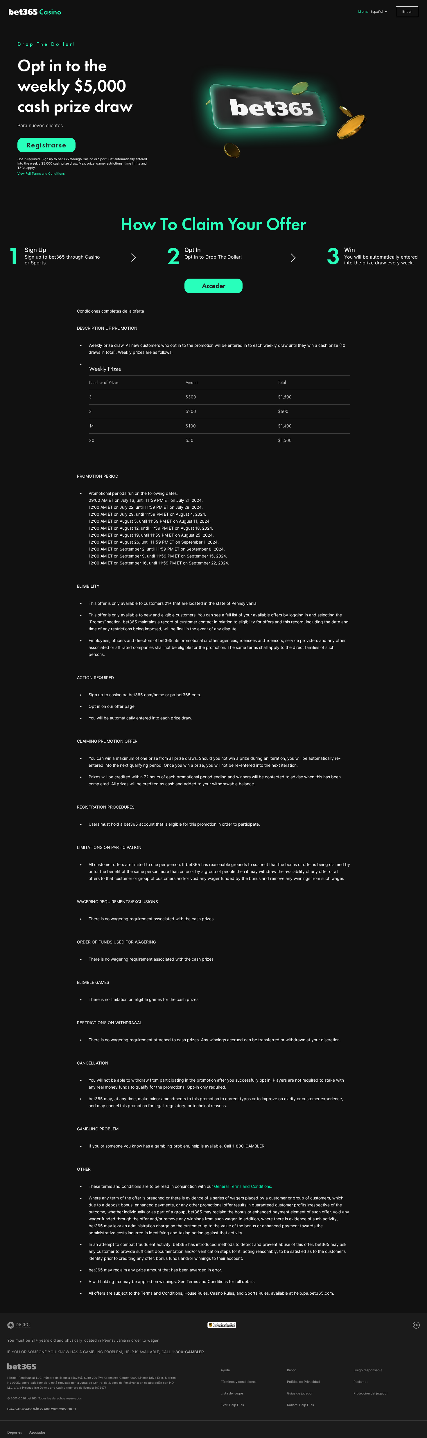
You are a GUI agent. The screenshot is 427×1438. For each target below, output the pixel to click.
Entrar (407, 12)
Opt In (192, 249)
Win (349, 249)
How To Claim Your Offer (213, 224)
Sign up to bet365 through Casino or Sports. (62, 260)
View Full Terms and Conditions (41, 174)
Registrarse (46, 145)
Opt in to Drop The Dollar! (213, 257)
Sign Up (35, 249)
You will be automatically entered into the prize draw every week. (381, 260)
